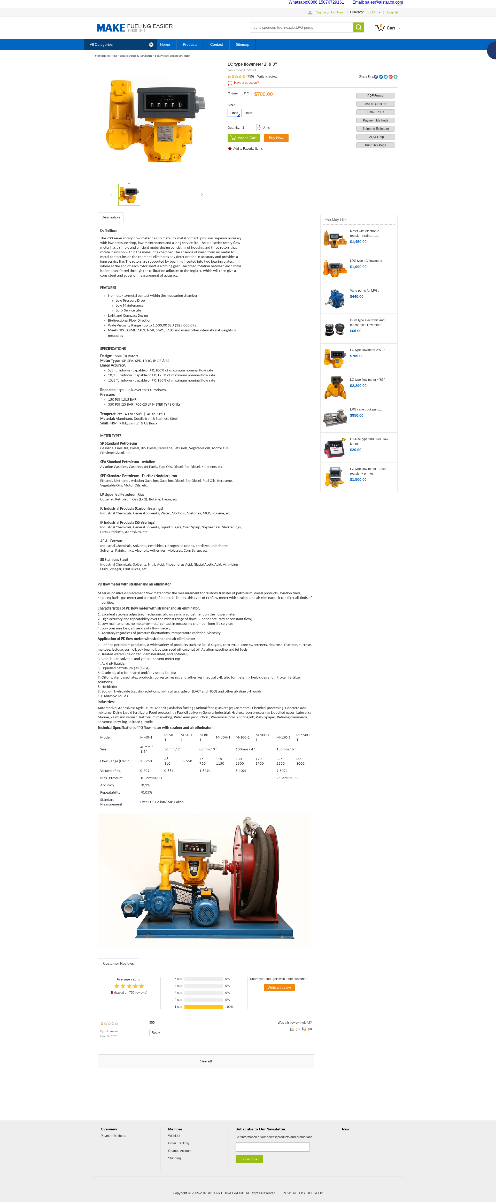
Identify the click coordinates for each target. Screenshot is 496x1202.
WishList (174, 1136)
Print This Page (375, 145)
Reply (156, 1032)
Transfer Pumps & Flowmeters (136, 55)
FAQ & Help (376, 137)
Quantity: (234, 128)
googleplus (391, 77)
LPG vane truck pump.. (366, 409)
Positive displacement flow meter (172, 55)
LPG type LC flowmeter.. (367, 261)
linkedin (381, 77)
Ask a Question (375, 104)
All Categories (101, 44)
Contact (216, 44)
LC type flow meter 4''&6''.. (368, 380)
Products (190, 44)
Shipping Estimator (375, 129)
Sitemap (242, 44)
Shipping (174, 1158)
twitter (386, 77)
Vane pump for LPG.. (364, 290)
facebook (376, 77)
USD (245, 94)
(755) (250, 76)
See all (206, 1061)
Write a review (267, 76)
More (395, 77)
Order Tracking (178, 1143)
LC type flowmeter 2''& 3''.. (368, 350)
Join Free (337, 12)
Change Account (179, 1151)
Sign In (321, 12)
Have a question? (246, 83)
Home (165, 44)
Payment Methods (375, 120)
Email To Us (375, 112)
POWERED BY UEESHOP (303, 1193)
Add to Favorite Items (248, 148)
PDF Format (375, 95)
